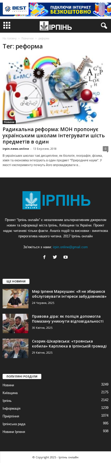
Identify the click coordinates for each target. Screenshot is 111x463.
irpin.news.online (16, 149)
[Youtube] (66, 258)
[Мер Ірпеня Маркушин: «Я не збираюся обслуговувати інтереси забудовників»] (15, 298)
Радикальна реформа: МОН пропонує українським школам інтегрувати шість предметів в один (54, 135)
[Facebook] (45, 258)
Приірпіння (11, 416)
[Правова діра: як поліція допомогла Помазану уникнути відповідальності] (15, 323)
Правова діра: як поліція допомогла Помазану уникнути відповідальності (68, 319)
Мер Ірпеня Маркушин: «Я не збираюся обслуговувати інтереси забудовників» (69, 294)
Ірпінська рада (14, 424)
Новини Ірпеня (14, 432)
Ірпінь (7, 401)
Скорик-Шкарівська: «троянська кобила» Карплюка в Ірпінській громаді (69, 343)
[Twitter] (56, 258)
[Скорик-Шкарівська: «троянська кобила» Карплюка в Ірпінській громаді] (15, 348)
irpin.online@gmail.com (70, 247)
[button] (103, 26)
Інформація (11, 408)
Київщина (10, 393)
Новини (9, 122)
